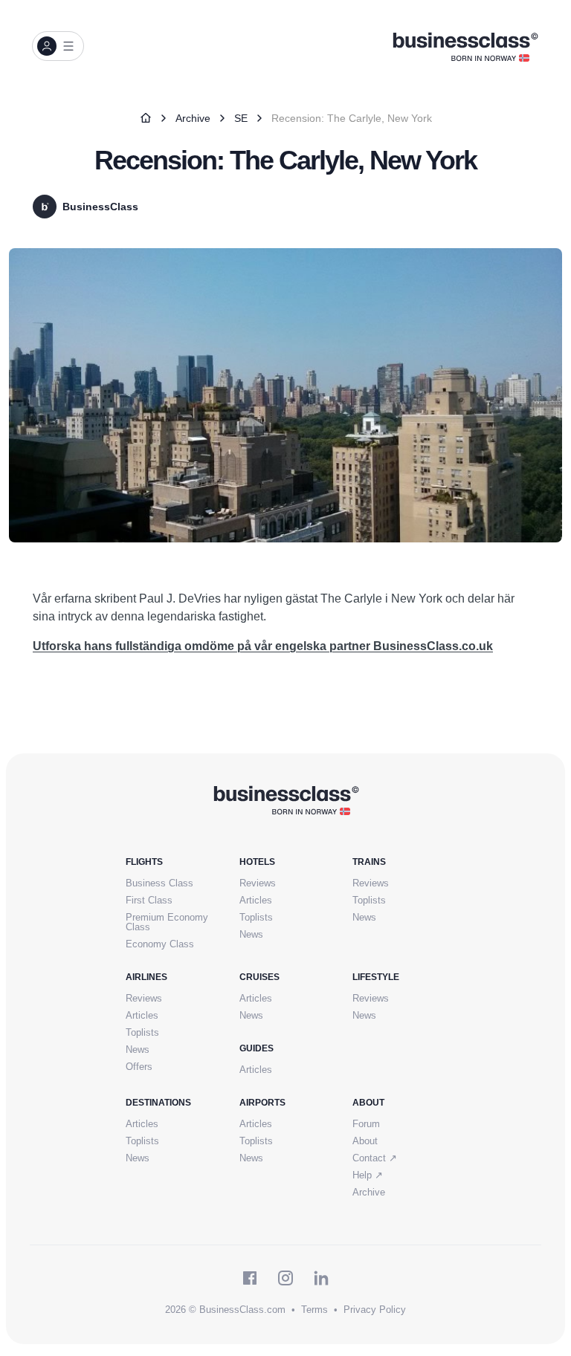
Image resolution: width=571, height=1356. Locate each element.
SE (241, 118)
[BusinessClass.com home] (286, 799)
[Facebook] (250, 1278)
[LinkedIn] (321, 1278)
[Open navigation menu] (58, 46)
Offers (139, 1066)
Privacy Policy (374, 1309)
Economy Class (160, 944)
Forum (366, 1124)
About (365, 1141)
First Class (149, 900)
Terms (314, 1309)
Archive (192, 118)
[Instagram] (285, 1278)
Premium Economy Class (167, 922)
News (251, 934)
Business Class (159, 883)
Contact (374, 1158)
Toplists (256, 917)
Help (367, 1175)
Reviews (257, 883)
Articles (255, 900)
